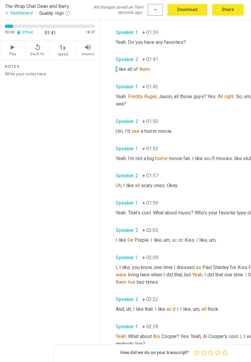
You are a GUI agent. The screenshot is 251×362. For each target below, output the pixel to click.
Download (187, 9)
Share (228, 9)
